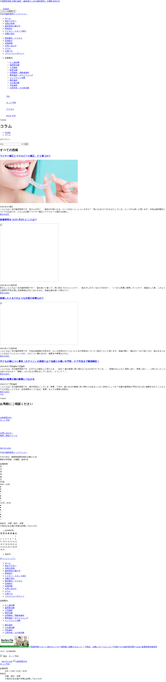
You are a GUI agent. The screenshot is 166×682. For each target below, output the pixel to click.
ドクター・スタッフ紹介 (15, 31)
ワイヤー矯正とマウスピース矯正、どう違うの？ (25, 156)
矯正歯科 (13, 80)
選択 (26, 144)
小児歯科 (13, 67)
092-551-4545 (7, 661)
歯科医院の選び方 (12, 26)
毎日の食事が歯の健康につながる (17, 379)
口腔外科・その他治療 (19, 88)
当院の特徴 (10, 23)
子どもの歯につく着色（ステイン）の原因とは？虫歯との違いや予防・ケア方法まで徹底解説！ (49, 361)
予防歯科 (13, 85)
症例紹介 (9, 41)
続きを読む (5, 214)
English (6, 9)
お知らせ (9, 51)
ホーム (8, 18)
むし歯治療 (14, 62)
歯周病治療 (14, 65)
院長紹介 (9, 29)
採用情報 (9, 43)
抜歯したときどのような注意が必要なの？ (22, 298)
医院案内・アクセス (13, 38)
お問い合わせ (11, 46)
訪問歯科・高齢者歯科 (19, 73)
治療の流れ (10, 34)
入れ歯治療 (14, 83)
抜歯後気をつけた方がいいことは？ (18, 219)
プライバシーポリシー (14, 53)
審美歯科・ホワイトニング (21, 75)
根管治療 (13, 70)
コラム (8, 48)
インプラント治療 (17, 78)
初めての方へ (11, 21)
